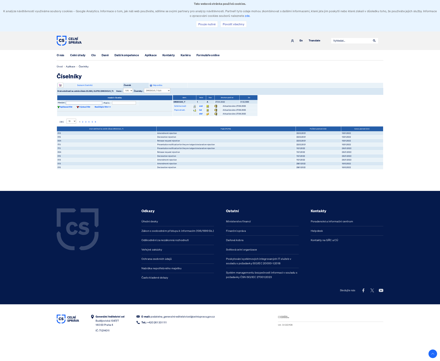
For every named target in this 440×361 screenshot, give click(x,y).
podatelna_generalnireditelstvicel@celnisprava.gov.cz (183, 316)
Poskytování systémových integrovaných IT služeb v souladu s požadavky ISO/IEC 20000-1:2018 (258, 261)
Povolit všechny (233, 24)
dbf (200, 114)
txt (200, 110)
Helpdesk (317, 231)
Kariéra (186, 55)
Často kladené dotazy (154, 277)
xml (201, 106)
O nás (60, 55)
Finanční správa (236, 231)
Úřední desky (149, 221)
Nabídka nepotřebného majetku (161, 268)
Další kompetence (126, 55)
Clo (93, 55)
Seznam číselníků (84, 85)
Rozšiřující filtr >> (103, 107)
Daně (105, 55)
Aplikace (151, 55)
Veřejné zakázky (151, 249)
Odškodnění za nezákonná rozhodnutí (165, 240)
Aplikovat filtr (66, 107)
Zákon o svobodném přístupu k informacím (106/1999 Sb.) (177, 231)
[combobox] (351, 40)
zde (247, 16)
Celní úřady (77, 55)
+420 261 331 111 (157, 322)
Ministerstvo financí (238, 221)
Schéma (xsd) (180, 106)
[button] (374, 40)
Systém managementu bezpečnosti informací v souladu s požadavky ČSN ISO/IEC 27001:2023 (261, 275)
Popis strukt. (179, 110)
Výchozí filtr (84, 107)
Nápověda (157, 85)
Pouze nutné (207, 24)
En (301, 40)
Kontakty (168, 55)
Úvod (60, 66)
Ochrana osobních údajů (156, 259)
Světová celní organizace (241, 249)
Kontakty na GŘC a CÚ (324, 240)
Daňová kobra (234, 240)
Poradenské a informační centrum (332, 221)
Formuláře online (207, 55)
